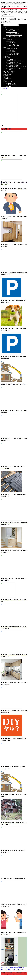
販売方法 (5, 75)
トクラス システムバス (12, 45)
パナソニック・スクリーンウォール (15, 68)
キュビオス (6, 56)
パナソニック (6, 57)
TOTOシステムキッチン (12, 33)
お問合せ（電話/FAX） (12, 84)
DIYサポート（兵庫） (9, 71)
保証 (4, 80)
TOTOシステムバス (11, 42)
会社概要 (8, 86)
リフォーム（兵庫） (8, 72)
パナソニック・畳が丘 (12, 59)
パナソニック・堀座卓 (12, 62)
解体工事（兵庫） (8, 74)
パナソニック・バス (11, 39)
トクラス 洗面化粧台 (12, 54)
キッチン (5, 27)
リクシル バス (10, 41)
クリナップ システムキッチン (14, 35)
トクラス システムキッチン (13, 36)
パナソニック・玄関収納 (12, 65)
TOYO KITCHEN (10, 30)
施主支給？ (6, 77)
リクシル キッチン (11, 32)
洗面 (4, 47)
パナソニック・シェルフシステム (15, 60)
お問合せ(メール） (11, 83)
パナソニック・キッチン (12, 29)
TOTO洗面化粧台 (10, 51)
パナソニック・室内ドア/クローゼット (16, 66)
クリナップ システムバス (13, 44)
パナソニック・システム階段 (13, 63)
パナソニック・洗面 (11, 48)
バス (4, 38)
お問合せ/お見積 (7, 81)
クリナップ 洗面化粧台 (12, 53)
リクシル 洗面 (10, 50)
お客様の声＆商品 (8, 78)
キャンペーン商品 (8, 69)
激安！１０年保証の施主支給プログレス (12, 9)
